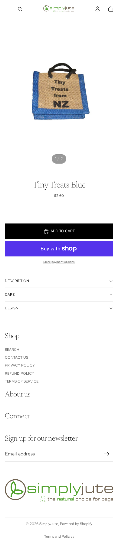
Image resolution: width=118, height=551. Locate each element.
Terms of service (21, 381)
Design (11, 308)
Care (10, 294)
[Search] (20, 9)
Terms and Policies (59, 536)
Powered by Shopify (76, 523)
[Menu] (7, 9)
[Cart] (110, 9)
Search (12, 349)
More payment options (59, 262)
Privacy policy (20, 365)
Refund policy (19, 373)
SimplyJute (48, 523)
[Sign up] (106, 454)
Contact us (16, 357)
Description (17, 281)
